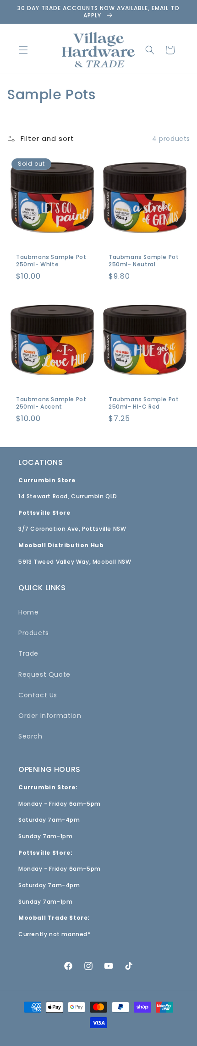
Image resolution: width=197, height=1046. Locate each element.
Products (33, 632)
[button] (23, 50)
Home (28, 612)
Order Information (49, 715)
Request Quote (44, 674)
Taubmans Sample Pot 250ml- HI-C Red (144, 403)
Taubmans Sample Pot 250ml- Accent (51, 403)
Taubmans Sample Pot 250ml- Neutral (144, 260)
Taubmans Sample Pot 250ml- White (51, 260)
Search (30, 736)
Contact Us (37, 695)
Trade (28, 653)
